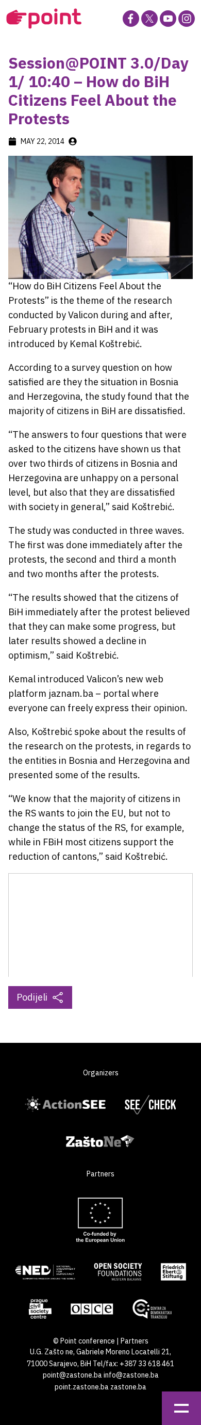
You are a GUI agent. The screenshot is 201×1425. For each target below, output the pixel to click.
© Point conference (84, 1341)
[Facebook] (131, 18)
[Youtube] (168, 18)
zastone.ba (128, 1386)
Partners (134, 1341)
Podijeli (31, 997)
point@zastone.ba (72, 1375)
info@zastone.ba (131, 1375)
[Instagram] (186, 18)
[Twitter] (149, 18)
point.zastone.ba (82, 1386)
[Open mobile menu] (181, 1408)
